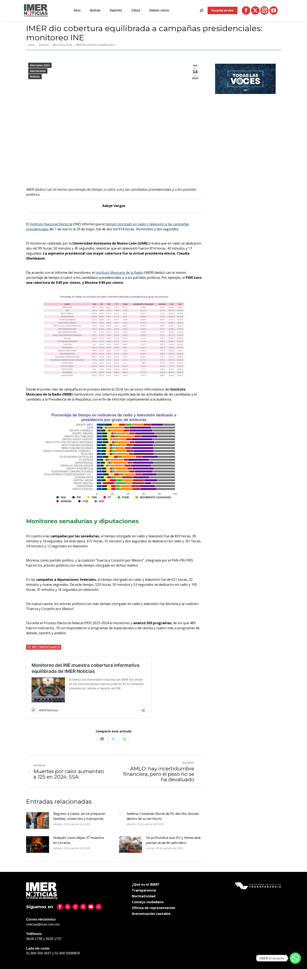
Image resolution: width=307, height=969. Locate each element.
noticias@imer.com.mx (43, 924)
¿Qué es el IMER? (145, 884)
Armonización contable (151, 914)
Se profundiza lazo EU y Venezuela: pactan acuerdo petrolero (173, 840)
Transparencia (144, 890)
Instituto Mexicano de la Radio (119, 272)
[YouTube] (91, 907)
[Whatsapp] (295, 958)
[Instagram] (75, 907)
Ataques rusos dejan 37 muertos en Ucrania (78, 840)
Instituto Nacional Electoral (51, 224)
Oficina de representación (153, 908)
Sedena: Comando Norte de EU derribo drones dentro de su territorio (163, 816)
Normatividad (143, 896)
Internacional (38, 71)
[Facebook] (60, 907)
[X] (68, 907)
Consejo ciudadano (148, 902)
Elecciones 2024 (40, 65)
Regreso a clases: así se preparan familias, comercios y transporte (79, 816)
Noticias (35, 76)
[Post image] (37, 820)
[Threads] (83, 907)
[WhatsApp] (98, 907)
